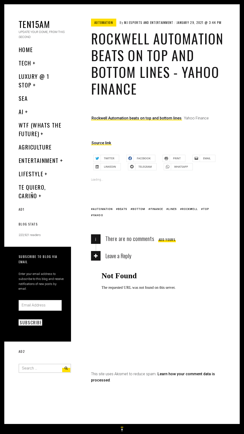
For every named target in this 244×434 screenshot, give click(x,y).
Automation (103, 22)
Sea (23, 98)
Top (206, 209)
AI (21, 111)
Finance (157, 209)
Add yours (167, 239)
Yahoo (98, 215)
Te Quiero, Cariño (32, 191)
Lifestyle (31, 173)
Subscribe (31, 322)
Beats (122, 209)
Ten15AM (34, 24)
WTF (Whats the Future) (40, 129)
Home (26, 49)
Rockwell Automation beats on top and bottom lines (137, 118)
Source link (101, 143)
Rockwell (190, 209)
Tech (25, 63)
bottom (138, 209)
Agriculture (35, 147)
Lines (172, 209)
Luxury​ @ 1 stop (34, 80)
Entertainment (39, 160)
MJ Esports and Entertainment (148, 22)
